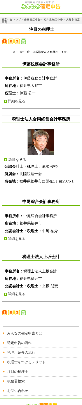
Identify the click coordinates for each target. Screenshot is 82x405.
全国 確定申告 (32, 19)
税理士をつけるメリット (26, 362)
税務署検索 (16, 381)
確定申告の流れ (19, 343)
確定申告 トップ (11, 19)
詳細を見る (16, 101)
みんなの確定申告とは (24, 333)
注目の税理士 (17, 371)
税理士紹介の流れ (21, 352)
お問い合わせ (17, 391)
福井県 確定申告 (53, 19)
